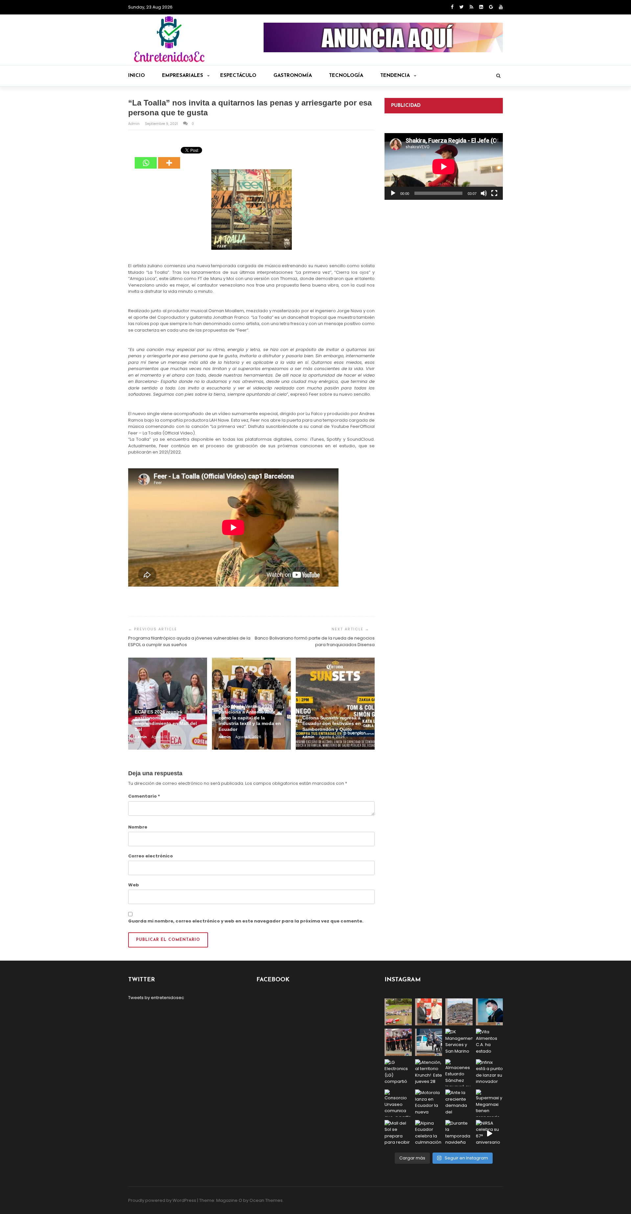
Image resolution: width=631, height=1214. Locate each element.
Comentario (144, 796)
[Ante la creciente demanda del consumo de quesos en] (459, 1103)
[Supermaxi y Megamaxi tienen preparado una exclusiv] (489, 1103)
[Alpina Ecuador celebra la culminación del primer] (428, 1133)
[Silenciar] (483, 193)
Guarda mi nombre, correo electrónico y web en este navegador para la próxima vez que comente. (245, 921)
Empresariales (182, 75)
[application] (444, 166)
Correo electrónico (150, 856)
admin (134, 123)
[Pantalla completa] (494, 193)
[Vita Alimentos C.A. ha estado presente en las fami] (489, 1042)
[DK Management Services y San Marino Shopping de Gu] (459, 1042)
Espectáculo (238, 75)
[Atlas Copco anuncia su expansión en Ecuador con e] (428, 1042)
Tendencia (395, 75)
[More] (169, 158)
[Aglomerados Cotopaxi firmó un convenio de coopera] (428, 1012)
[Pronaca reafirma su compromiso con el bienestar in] (398, 1012)
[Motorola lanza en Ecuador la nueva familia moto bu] (428, 1103)
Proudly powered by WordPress (162, 1200)
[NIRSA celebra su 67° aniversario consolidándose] (489, 1133)
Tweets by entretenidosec (156, 997)
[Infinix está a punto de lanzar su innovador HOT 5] (489, 1072)
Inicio (136, 75)
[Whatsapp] (146, 158)
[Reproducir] (393, 193)
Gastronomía (292, 75)
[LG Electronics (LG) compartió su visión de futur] (398, 1072)
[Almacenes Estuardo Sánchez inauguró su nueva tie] (459, 1072)
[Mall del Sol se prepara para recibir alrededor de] (398, 1133)
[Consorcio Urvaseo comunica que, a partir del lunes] (398, 1103)
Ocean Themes (266, 1200)
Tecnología (346, 75)
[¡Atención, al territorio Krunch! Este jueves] (428, 1072)
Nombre (137, 827)
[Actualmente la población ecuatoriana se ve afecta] (489, 1012)
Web (133, 885)
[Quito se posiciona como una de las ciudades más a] (459, 1012)
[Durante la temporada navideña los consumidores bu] (459, 1133)
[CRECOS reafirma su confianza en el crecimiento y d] (398, 1042)
